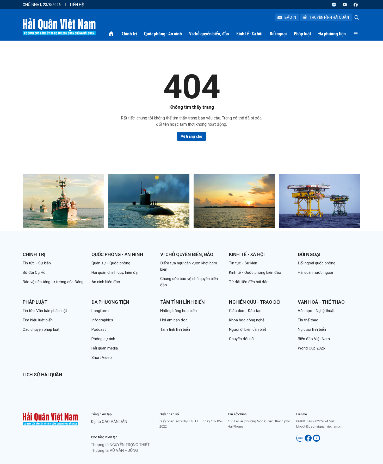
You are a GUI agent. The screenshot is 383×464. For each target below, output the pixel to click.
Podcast (98, 329)
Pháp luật (302, 33)
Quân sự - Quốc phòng (110, 263)
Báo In (290, 17)
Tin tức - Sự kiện (37, 263)
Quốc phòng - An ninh (163, 33)
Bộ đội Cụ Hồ (34, 272)
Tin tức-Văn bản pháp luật (45, 310)
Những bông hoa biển (178, 310)
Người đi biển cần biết (247, 329)
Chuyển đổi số (241, 338)
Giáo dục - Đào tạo (245, 310)
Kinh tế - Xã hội (249, 33)
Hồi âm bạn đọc (174, 320)
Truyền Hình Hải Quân (329, 17)
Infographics (102, 320)
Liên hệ (77, 4)
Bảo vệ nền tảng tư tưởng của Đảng (53, 281)
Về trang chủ (191, 136)
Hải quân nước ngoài (315, 272)
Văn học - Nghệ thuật (316, 310)
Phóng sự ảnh (103, 338)
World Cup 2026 (311, 348)
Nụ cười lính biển (312, 329)
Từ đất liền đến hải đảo (249, 281)
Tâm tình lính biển (182, 302)
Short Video (101, 357)
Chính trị (129, 33)
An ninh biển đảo (105, 281)
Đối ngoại (278, 33)
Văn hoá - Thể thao (321, 302)
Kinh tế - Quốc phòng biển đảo (255, 272)
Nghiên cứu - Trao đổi (255, 302)
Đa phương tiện (332, 33)
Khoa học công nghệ (246, 320)
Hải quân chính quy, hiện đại (114, 272)
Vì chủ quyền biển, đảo (209, 33)
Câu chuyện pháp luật (41, 329)
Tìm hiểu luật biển (38, 320)
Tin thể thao (308, 320)
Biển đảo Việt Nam (314, 338)
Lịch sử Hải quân (42, 374)
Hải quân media (104, 348)
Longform (100, 310)
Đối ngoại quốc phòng (316, 263)
